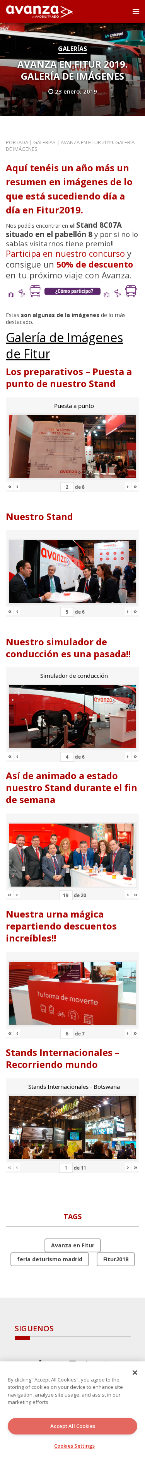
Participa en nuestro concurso (65, 253)
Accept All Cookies (72, 1425)
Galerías (72, 48)
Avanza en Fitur (72, 1245)
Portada (17, 142)
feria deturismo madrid (49, 1259)
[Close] (135, 1372)
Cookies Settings (74, 1445)
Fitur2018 (115, 1259)
